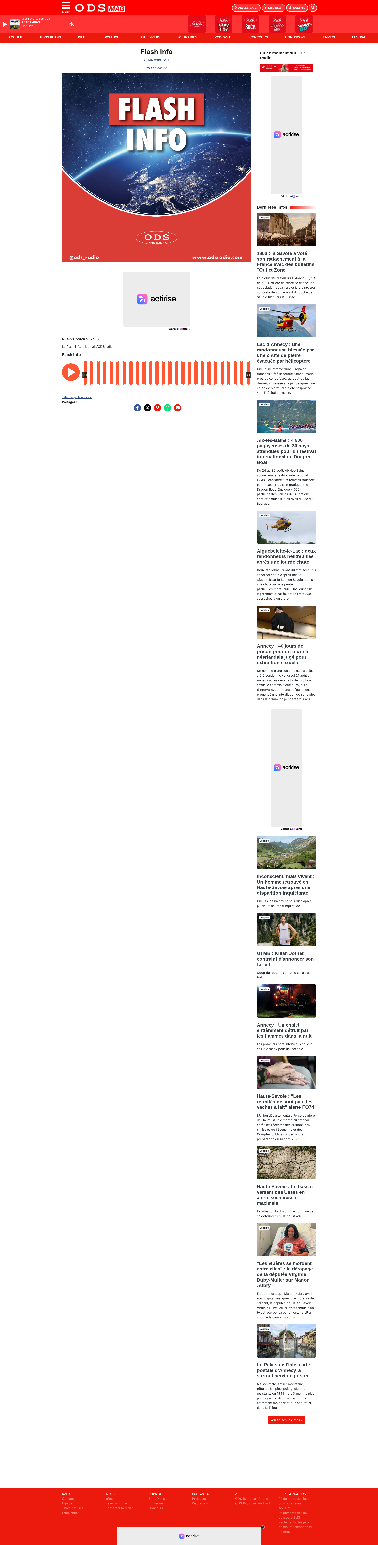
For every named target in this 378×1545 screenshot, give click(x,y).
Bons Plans (50, 37)
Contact (68, 1498)
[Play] (5, 24)
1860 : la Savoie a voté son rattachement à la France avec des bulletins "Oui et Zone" (285, 262)
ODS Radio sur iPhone (251, 1498)
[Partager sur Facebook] (136, 410)
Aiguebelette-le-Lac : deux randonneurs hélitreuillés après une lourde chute (286, 556)
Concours (258, 37)
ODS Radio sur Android (252, 1503)
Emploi (329, 37)
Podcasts (224, 37)
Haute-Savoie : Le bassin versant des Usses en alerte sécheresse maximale (285, 1195)
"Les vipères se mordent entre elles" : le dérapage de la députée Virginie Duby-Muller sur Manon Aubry (285, 1274)
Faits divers (149, 37)
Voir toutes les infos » (286, 1420)
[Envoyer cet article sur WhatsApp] (166, 410)
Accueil (15, 37)
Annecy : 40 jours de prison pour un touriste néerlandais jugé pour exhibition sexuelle (283, 654)
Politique (113, 37)
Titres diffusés (72, 1508)
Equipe (67, 1503)
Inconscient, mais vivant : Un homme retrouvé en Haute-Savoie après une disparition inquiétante (286, 885)
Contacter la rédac (119, 1508)
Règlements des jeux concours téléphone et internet (295, 1527)
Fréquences (70, 1513)
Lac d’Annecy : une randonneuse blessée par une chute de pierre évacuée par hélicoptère (285, 353)
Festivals (361, 37)
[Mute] (72, 24)
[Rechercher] (313, 8)
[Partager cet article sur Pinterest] (156, 410)
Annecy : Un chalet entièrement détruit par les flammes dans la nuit (284, 1030)
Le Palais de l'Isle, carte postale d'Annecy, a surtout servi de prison (283, 1370)
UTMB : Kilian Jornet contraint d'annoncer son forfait (285, 959)
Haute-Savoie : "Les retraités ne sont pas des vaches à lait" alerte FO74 (285, 1101)
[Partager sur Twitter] (146, 410)
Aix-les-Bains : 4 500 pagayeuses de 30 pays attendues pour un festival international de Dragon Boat (286, 451)
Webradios (187, 37)
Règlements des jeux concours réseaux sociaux (294, 1503)
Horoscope (295, 37)
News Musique (116, 1503)
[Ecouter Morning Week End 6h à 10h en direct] (286, 67)
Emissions (156, 1503)
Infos (83, 37)
